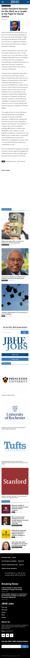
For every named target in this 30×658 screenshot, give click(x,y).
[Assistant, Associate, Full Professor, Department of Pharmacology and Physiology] (15, 412)
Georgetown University (11, 161)
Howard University (21, 161)
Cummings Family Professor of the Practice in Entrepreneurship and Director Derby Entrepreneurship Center (15, 463)
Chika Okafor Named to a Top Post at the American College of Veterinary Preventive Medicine (14, 595)
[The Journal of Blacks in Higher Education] (15, 2)
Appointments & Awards (17, 525)
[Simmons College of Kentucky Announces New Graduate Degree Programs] (6, 509)
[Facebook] (11, 635)
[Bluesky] (3, 635)
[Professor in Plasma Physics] (15, 380)
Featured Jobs (6, 363)
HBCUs (3, 316)
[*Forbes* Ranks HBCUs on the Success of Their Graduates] (15, 297)
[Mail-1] (7, 635)
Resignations (4, 280)
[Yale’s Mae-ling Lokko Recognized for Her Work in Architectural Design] (6, 545)
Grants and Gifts (5, 244)
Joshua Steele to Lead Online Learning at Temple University (12, 588)
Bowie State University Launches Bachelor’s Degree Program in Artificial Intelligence (19, 533)
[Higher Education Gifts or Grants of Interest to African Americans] (15, 226)
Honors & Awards (6, 5)
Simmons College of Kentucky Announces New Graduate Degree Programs (20, 508)
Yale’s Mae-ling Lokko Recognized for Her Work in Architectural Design (19, 543)
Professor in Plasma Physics (8, 395)
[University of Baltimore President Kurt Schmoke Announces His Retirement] (15, 261)
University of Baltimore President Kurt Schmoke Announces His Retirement (13, 277)
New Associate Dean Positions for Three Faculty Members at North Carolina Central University (20, 520)
